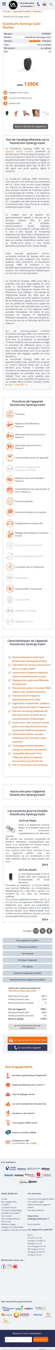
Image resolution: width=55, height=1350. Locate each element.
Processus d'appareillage (11, 1210)
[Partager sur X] (43, 931)
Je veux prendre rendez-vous (30, 1040)
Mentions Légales (8, 1224)
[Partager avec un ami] (36, 931)
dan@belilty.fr (42, 1349)
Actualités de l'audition (10, 1213)
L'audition (5, 1204)
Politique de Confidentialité (12, 1227)
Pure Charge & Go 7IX (37, 1246)
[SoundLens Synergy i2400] (8, 114)
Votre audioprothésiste (10, 1218)
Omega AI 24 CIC (35, 1255)
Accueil (4, 1199)
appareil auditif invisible (19, 151)
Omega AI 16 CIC (35, 1243)
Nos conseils (6, 1216)
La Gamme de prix (8, 1207)
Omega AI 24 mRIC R (36, 1252)
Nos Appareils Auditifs (27, 940)
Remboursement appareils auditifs (27, 980)
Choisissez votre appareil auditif (41, 1199)
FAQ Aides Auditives (36, 1210)
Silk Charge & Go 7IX (36, 1249)
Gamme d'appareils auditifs (27, 973)
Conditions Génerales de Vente (14, 1230)
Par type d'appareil (27, 960)
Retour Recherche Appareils (30, 126)
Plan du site (6, 1221)
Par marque (27, 953)
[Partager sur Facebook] (49, 931)
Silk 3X (30, 1235)
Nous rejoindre (34, 1224)
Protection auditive (27, 947)
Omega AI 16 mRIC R (36, 1240)
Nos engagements (9, 1202)
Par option (27, 966)
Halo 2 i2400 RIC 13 (17, 384)
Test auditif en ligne (36, 1202)
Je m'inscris (41, 1339)
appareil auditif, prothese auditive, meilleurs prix (13, 5)
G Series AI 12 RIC (35, 1238)
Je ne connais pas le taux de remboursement (27, 1026)
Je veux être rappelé (29, 1047)
